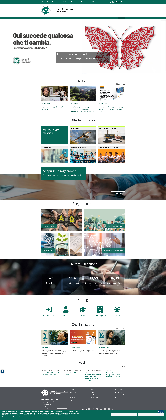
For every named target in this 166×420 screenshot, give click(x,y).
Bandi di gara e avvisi (119, 395)
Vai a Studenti (66, 312)
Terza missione (67, 18)
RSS (109, 409)
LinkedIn (105, 409)
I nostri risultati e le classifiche (104, 244)
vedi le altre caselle (62, 408)
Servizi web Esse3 (75, 2)
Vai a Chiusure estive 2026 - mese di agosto (72, 375)
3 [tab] (83, 71)
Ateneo (43, 18)
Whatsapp (112, 409)
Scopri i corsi (118, 193)
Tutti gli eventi (120, 328)
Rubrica (43, 2)
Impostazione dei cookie (96, 415)
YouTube (101, 409)
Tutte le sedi (50, 2)
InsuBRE (92, 395)
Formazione (51, 18)
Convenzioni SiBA (94, 400)
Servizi (85, 18)
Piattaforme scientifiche (104, 220)
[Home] (59, 10)
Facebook (89, 409)
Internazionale (77, 18)
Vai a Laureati (83, 312)
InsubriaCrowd (61, 244)
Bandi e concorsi (118, 392)
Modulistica (117, 397)
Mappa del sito (73, 400)
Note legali (72, 397)
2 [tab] (81, 71)
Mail (113, 2)
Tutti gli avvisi (120, 366)
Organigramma (73, 392)
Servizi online (58, 2)
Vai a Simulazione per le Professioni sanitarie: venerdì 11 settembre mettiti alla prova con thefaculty (83, 343)
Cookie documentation (16, 416)
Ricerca (59, 18)
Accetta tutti (151, 415)
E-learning (93, 392)
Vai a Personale (117, 312)
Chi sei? (121, 18)
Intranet (92, 389)
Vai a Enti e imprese (100, 312)
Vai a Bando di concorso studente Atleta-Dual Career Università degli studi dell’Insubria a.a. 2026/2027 (94, 375)
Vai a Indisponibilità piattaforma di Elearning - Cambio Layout (51, 375)
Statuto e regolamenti (120, 389)
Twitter (97, 409)
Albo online (72, 389)
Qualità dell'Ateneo (61, 220)
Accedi (117, 2)
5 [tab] (87, 71)
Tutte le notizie (120, 84)
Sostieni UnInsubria (95, 397)
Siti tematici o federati (75, 395)
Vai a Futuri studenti (49, 312)
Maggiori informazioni (83, 57)
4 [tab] (85, 71)
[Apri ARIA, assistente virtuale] (160, 412)
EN (121, 2)
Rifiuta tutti (124, 415)
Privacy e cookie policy (6, 416)
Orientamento (66, 2)
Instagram (93, 409)
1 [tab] (79, 71)
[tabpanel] (83, 47)
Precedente (5, 42)
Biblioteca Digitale (85, 2)
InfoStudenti (94, 2)
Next (160, 42)
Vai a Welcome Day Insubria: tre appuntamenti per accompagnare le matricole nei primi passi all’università (54, 98)
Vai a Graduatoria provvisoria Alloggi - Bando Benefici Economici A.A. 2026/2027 (115, 375)
